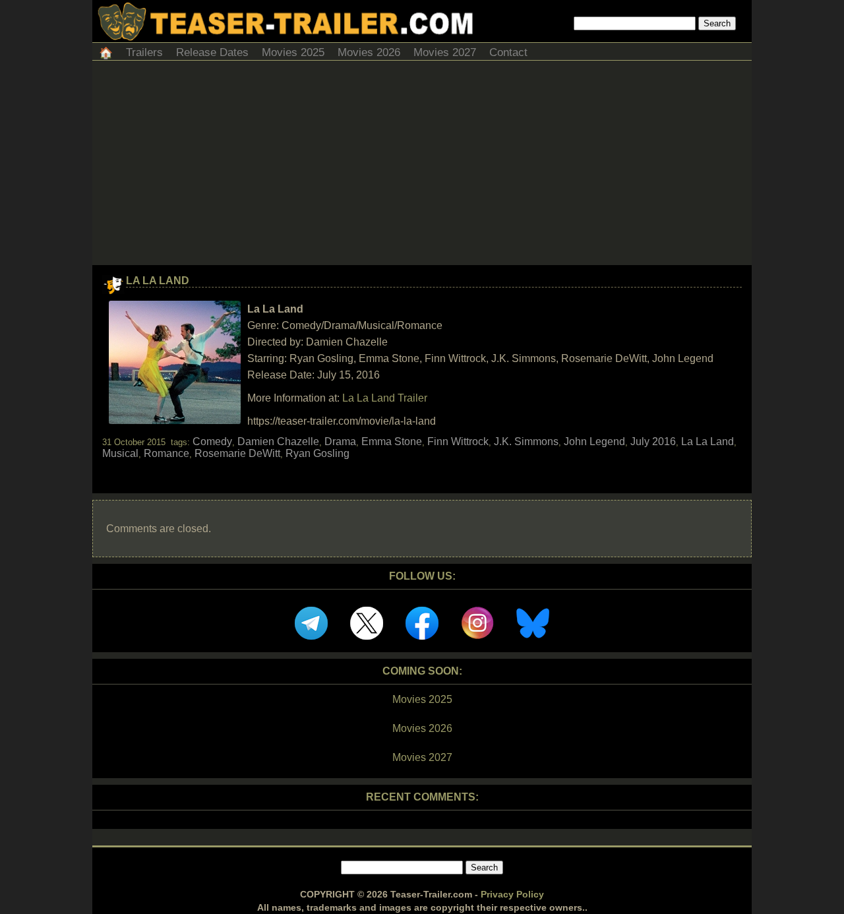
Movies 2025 (293, 52)
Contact (508, 52)
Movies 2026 (369, 52)
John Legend (594, 441)
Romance (166, 453)
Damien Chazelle (278, 441)
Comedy (212, 441)
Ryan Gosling (317, 453)
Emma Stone (391, 441)
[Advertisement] (422, 166)
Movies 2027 (444, 52)
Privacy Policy (512, 894)
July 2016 (653, 441)
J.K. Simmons (526, 441)
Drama (340, 441)
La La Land (157, 280)
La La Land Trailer (384, 398)
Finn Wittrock (458, 441)
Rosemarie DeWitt (237, 453)
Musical (120, 453)
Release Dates (212, 52)
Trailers (144, 52)
